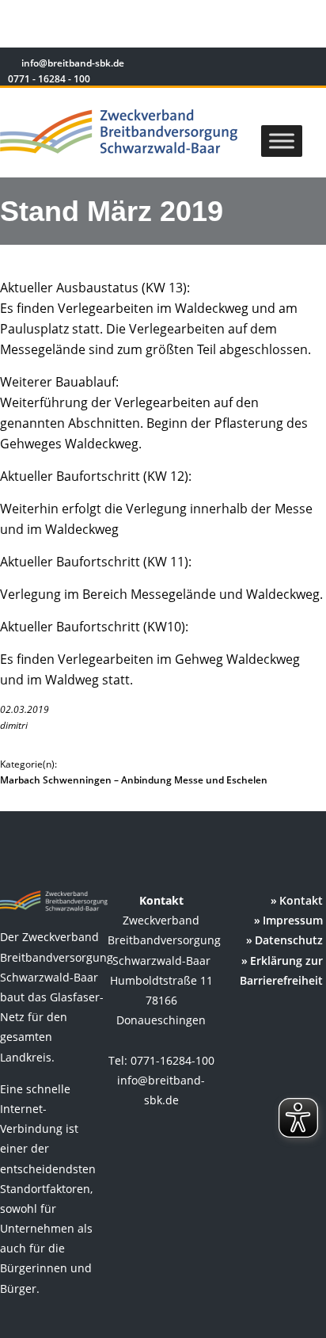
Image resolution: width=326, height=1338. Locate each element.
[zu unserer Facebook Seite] (263, 65)
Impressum (293, 920)
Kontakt (301, 900)
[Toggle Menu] (281, 140)
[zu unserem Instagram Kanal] (286, 65)
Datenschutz (289, 939)
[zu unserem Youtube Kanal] (308, 65)
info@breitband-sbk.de (73, 63)
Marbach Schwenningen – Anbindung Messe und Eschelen (133, 780)
